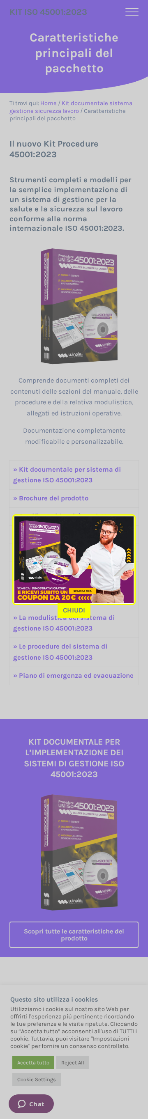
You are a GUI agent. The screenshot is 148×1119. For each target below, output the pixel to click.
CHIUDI (74, 610)
